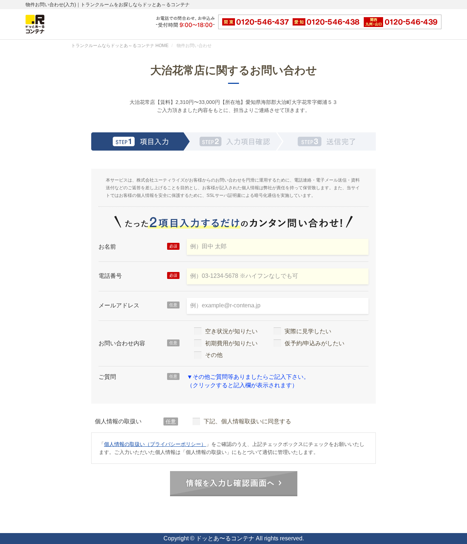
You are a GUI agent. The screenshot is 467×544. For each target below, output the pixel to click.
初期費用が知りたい (231, 343)
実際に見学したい (308, 331)
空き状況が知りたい (231, 331)
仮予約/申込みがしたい (314, 343)
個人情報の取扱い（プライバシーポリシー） (155, 444)
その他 (214, 355)
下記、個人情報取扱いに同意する (247, 421)
